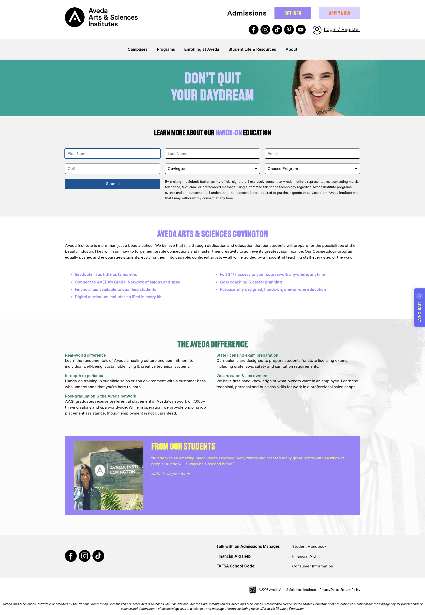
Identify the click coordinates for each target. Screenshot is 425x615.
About (291, 49)
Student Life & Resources (252, 49)
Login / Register (342, 29)
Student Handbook (309, 546)
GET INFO (292, 13)
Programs (166, 49)
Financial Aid (304, 556)
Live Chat (419, 312)
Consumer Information (312, 566)
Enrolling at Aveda (201, 49)
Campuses (137, 49)
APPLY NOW (339, 13)
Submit (112, 183)
